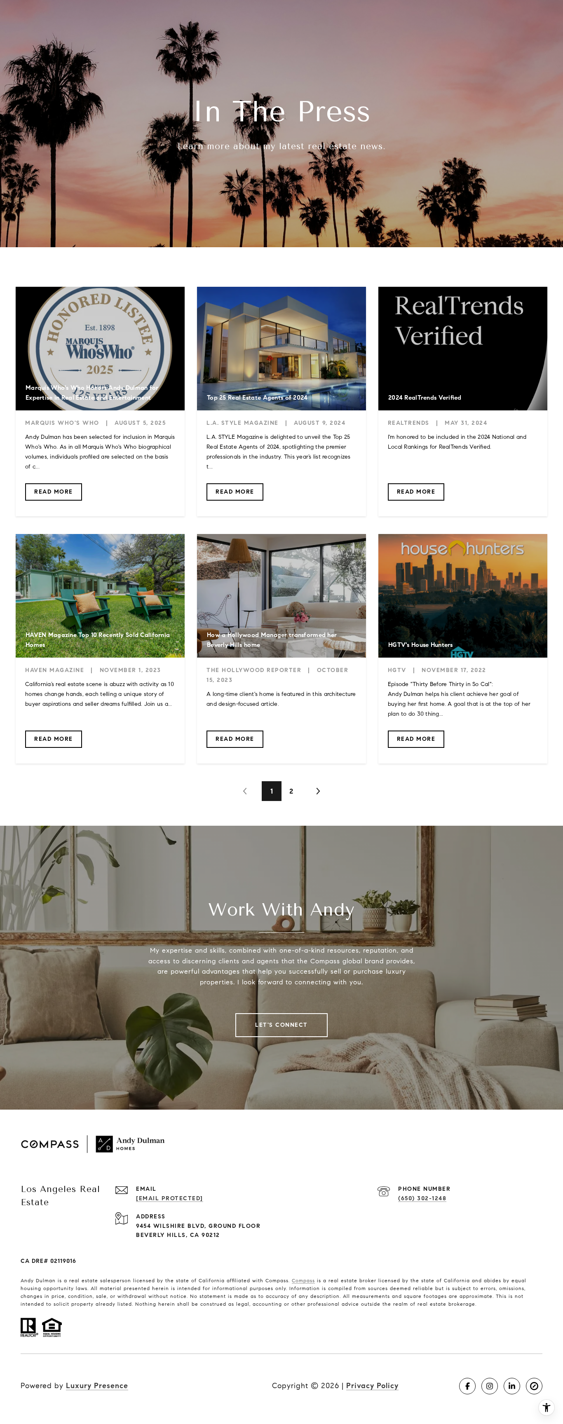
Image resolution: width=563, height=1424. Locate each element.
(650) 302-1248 (422, 1198)
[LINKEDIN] (512, 1386)
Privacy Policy (372, 1385)
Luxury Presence (97, 1385)
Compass (303, 1280)
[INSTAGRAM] (489, 1386)
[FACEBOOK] (467, 1386)
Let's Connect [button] (281, 1024)
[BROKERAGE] (534, 1386)
